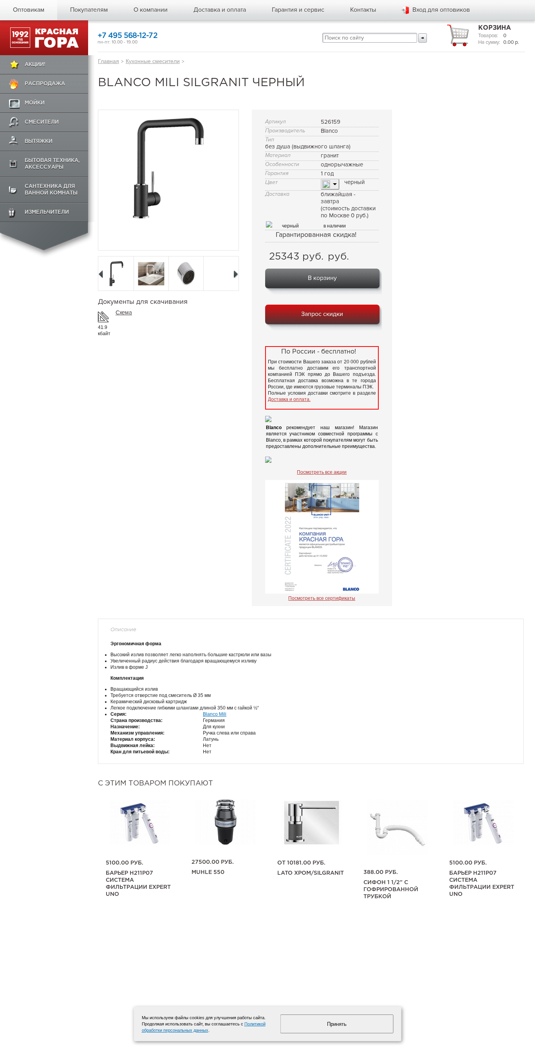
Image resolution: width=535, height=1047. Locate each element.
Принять (337, 1024)
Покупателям (89, 10)
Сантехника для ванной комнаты (51, 189)
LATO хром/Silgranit (310, 873)
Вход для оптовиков (441, 10)
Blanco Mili (214, 714)
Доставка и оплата (219, 10)
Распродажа (45, 84)
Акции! (35, 65)
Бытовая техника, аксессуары (52, 164)
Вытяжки (38, 141)
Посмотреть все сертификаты (321, 598)
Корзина (494, 28)
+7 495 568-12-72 (127, 35)
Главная (108, 61)
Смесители (42, 122)
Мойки (35, 103)
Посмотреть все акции (322, 472)
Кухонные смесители (153, 61)
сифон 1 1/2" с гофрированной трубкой (390, 889)
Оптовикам (28, 10)
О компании (151, 10)
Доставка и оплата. (289, 399)
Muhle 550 (208, 872)
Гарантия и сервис (298, 10)
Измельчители (47, 212)
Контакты (363, 10)
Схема (124, 312)
